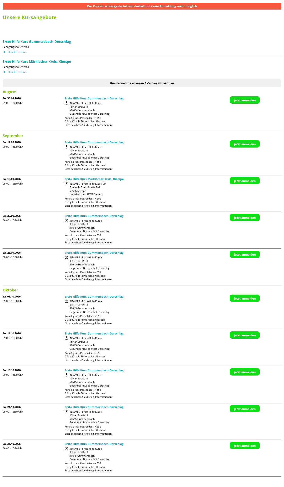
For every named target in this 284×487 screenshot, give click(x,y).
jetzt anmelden (245, 100)
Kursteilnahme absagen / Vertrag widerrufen (142, 83)
